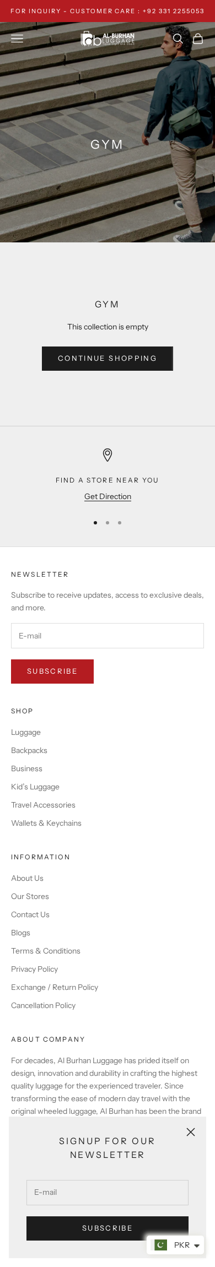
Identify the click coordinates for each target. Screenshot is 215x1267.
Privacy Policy (34, 969)
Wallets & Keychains (46, 823)
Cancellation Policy (43, 1005)
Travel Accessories (43, 805)
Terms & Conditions (45, 951)
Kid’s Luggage (35, 787)
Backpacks (29, 750)
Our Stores (30, 896)
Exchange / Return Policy (54, 987)
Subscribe (107, 1227)
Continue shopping (107, 358)
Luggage (26, 732)
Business (26, 768)
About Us (27, 878)
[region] (107, 475)
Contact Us (30, 914)
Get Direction (107, 496)
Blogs (20, 933)
